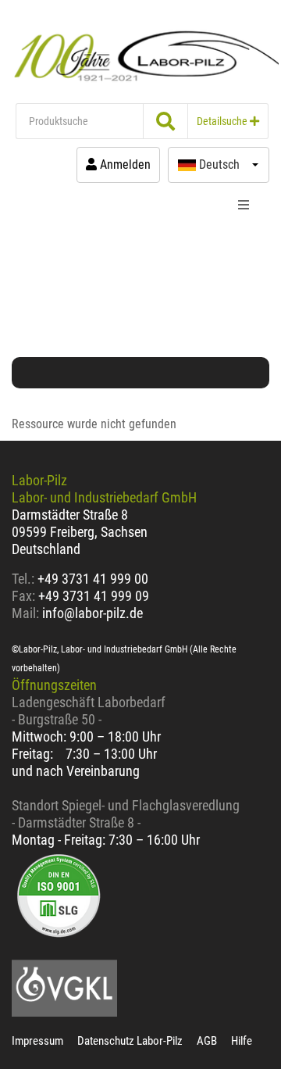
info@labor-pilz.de (92, 613)
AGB (207, 1041)
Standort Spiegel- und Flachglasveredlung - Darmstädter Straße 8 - (126, 814)
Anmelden (124, 164)
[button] (218, 165)
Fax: (23, 596)
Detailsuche (223, 121)
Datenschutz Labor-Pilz (130, 1041)
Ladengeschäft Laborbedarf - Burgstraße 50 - (88, 711)
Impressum (37, 1041)
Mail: (25, 613)
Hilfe (241, 1041)
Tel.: (24, 578)
